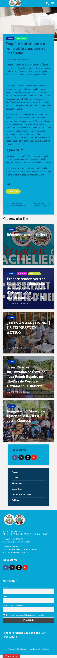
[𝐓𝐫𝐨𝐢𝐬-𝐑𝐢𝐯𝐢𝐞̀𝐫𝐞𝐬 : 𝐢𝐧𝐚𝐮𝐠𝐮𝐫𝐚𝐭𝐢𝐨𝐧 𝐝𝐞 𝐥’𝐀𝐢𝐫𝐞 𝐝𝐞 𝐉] (28, 377)
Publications (34, 273)
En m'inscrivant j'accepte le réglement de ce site (25, 615)
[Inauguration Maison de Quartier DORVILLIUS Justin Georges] (28, 421)
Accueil (10, 38)
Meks (30, 649)
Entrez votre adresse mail (13, 606)
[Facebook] (15, 457)
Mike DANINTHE (13, 260)
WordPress (45, 649)
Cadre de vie (21, 38)
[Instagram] (28, 457)
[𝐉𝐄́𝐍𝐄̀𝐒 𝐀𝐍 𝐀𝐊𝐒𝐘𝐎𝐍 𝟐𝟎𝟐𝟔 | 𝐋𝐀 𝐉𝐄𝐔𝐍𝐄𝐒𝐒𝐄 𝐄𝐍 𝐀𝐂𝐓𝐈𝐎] (28, 332)
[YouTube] (34, 457)
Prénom (6, 587)
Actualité (22, 273)
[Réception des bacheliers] (28, 244)
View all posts (13, 191)
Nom (5, 596)
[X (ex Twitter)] (21, 457)
